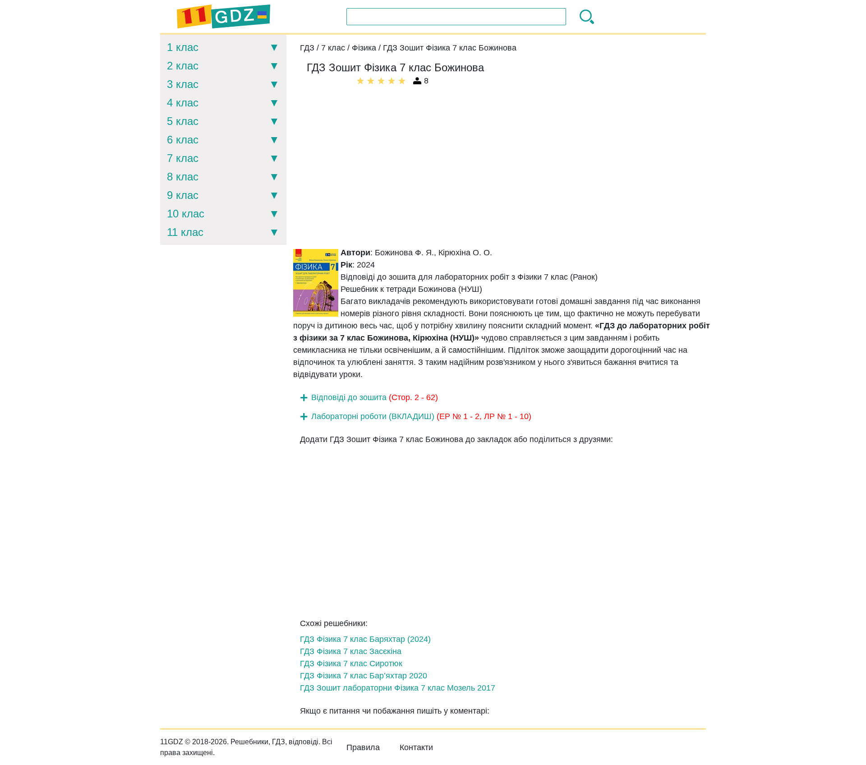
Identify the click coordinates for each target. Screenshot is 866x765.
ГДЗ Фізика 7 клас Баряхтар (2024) (365, 639)
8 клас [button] (182, 177)
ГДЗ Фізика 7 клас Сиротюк (351, 663)
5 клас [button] (182, 121)
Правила (363, 747)
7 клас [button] (182, 158)
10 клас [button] (185, 213)
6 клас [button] (182, 140)
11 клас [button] (185, 232)
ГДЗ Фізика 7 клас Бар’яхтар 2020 (363, 675)
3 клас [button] (182, 84)
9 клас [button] (182, 195)
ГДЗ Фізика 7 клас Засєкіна (350, 651)
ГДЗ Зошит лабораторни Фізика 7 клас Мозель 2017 (397, 687)
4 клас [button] (182, 103)
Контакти (416, 747)
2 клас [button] (182, 66)
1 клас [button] (182, 47)
